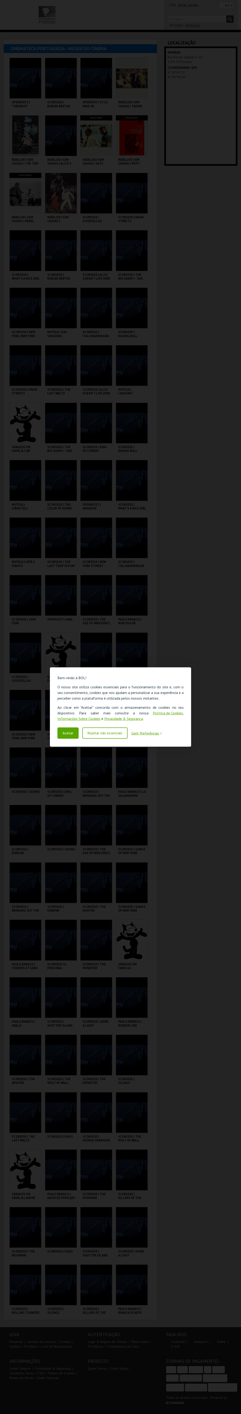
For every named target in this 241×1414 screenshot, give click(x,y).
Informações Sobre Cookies (78, 718)
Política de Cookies (168, 712)
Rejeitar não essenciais (105, 733)
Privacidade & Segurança (123, 718)
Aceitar (68, 733)
